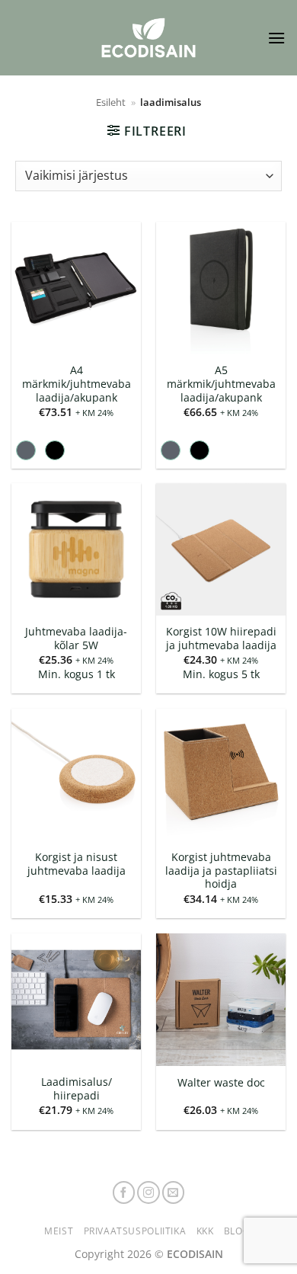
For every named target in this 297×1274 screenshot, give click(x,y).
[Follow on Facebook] (124, 1192)
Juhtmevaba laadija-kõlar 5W (76, 638)
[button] (276, 37)
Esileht (111, 102)
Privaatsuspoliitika (135, 1230)
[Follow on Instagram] (148, 1192)
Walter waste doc (221, 1083)
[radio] (25, 450)
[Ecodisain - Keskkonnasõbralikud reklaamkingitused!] (148, 37)
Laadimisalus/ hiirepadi (76, 1088)
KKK (205, 1230)
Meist (58, 1230)
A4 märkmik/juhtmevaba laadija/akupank (76, 383)
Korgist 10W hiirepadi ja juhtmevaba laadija (221, 638)
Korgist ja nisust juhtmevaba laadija (76, 863)
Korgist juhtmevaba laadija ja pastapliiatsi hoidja (221, 870)
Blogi (238, 1230)
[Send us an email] (173, 1192)
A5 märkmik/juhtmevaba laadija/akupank (221, 383)
